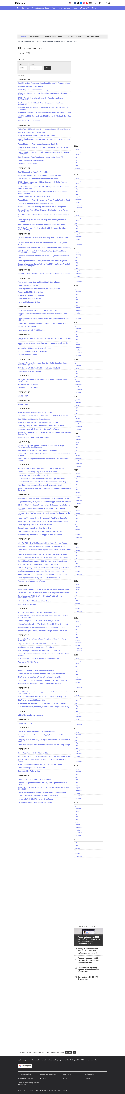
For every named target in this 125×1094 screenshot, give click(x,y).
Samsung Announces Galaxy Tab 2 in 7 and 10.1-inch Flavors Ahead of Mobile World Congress (44, 265)
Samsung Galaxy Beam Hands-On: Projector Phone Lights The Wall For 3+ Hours (44, 220)
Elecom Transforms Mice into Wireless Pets (34, 197)
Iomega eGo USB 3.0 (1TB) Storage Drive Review (35, 799)
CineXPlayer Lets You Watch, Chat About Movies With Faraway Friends (44, 83)
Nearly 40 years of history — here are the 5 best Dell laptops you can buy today (89, 951)
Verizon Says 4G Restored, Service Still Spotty (34, 348)
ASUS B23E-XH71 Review (27, 327)
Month (32, 64)
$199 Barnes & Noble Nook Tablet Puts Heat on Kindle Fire (39, 368)
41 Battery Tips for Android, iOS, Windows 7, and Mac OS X (39, 650)
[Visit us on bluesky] (81, 3)
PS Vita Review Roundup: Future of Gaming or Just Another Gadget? (43, 574)
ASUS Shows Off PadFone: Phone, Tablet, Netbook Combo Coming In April (43, 215)
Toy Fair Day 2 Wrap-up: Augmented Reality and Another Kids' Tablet (43, 498)
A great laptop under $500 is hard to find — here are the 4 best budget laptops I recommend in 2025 (89, 940)
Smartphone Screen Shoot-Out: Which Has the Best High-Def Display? (43, 589)
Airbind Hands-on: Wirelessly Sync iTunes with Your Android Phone (43, 558)
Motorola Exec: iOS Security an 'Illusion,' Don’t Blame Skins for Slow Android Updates (43, 616)
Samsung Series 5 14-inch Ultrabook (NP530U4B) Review (39, 289)
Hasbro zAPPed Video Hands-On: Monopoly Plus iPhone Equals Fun (43, 518)
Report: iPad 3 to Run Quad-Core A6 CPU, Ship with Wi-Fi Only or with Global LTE (43, 788)
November (78, 171)
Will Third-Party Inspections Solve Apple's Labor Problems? (40, 535)
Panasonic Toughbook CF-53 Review (31, 768)
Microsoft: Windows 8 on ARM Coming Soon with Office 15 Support (43, 624)
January (77, 149)
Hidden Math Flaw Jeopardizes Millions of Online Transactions (41, 468)
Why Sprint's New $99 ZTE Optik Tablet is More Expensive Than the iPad (44, 756)
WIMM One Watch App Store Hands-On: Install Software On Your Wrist (44, 274)
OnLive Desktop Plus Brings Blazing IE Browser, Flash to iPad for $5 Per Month (44, 339)
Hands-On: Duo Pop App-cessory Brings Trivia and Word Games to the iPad (44, 514)
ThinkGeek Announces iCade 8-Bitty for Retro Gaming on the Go (41, 571)
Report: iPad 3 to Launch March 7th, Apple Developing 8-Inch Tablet (43, 521)
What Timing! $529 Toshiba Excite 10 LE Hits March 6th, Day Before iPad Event (44, 117)
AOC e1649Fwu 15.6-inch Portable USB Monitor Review (38, 659)
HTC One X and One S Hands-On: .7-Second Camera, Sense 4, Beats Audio (42, 243)
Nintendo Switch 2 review (53, 36)
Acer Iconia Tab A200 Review (28, 662)
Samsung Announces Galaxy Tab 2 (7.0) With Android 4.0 (39, 578)
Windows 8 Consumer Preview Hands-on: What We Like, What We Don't (44, 113)
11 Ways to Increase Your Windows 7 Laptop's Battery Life (39, 677)
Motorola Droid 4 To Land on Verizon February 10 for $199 (39, 683)
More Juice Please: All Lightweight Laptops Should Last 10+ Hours (42, 627)
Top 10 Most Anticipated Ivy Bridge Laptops (34, 419)
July (76, 165)
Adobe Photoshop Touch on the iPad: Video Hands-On (38, 144)
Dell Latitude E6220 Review (28, 388)
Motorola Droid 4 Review (27, 604)
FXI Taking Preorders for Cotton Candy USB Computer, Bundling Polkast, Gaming (42, 229)
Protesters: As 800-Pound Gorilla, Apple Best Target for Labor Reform (43, 593)
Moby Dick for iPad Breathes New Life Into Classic (36, 136)
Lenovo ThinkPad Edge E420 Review (31, 160)
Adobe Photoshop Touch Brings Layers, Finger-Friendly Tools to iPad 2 (44, 200)
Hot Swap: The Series (75, 36)
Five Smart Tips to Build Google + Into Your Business (37, 450)
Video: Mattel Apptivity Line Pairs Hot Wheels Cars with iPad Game (42, 554)
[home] (17, 8)
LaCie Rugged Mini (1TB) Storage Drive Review (35, 802)
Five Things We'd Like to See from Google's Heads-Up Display (40, 485)
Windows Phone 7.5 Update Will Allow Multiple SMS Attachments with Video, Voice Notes (44, 187)
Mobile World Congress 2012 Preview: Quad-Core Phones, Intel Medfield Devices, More (44, 433)
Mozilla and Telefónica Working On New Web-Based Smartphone (42, 207)
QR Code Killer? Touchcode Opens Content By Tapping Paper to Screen (44, 505)
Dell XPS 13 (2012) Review (27, 164)
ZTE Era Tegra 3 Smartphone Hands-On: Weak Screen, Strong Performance (40, 99)
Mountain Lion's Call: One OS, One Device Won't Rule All (38, 429)
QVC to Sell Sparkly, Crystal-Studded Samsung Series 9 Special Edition (43, 568)
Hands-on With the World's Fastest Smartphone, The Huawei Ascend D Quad (44, 256)
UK (74, 1052)
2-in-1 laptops (34, 36)
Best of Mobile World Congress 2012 (31, 132)
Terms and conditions (25, 1074)
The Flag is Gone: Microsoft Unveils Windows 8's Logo (38, 422)
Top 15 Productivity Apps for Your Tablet (33, 172)
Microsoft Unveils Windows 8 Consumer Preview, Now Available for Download (43, 108)
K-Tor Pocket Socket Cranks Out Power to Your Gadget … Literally (42, 703)
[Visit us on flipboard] (87, 3)
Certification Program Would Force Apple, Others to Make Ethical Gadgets (42, 735)
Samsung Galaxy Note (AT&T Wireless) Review (35, 525)
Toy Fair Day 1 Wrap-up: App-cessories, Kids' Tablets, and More (41, 546)
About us (43, 1078)
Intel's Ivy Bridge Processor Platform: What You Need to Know (41, 426)
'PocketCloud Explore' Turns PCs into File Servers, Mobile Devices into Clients (44, 140)
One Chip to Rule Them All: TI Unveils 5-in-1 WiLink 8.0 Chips (40, 531)
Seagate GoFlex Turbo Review (29, 771)
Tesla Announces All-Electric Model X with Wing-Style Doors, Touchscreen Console (40, 597)
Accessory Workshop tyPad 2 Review (31, 581)
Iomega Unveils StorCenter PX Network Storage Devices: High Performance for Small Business (41, 446)
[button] (106, 3)
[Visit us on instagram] (84, 3)
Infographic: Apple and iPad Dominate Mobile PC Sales (38, 310)
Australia (68, 1052)
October (77, 202)
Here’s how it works (71, 41)
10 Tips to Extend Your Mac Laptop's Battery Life (36, 670)
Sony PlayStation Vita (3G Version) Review (33, 437)
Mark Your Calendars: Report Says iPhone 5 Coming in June (40, 764)
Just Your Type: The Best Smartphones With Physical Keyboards (41, 674)
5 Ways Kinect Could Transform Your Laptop (34, 779)
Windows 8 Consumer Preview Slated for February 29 (38, 647)
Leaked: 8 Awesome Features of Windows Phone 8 (36, 731)
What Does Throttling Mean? (28, 384)
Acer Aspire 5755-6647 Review (29, 121)
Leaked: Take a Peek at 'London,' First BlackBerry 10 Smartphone (42, 792)
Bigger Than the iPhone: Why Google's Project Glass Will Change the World (43, 148)
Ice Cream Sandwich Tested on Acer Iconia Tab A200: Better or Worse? (44, 416)
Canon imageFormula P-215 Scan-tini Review (34, 528)
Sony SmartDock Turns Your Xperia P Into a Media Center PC (40, 157)
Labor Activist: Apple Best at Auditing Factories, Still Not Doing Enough (44, 745)
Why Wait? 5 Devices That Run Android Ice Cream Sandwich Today (42, 543)
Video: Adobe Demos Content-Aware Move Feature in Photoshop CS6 (43, 482)
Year (21, 64)
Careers (87, 1078)
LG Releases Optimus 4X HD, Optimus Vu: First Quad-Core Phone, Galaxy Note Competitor (42, 252)
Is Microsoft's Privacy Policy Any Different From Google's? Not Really (43, 707)
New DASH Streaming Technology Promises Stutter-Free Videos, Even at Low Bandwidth (44, 692)
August (77, 168)
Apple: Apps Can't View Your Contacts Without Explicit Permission (42, 478)
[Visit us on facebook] (75, 3)
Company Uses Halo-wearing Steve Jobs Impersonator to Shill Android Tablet (44, 740)
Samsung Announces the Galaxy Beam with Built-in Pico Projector (42, 261)
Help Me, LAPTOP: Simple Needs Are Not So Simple (37, 644)
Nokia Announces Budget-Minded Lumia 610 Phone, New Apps (41, 225)
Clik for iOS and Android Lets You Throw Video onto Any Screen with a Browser (44, 454)
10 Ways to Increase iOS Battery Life (31, 700)
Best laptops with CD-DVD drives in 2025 (88, 978)
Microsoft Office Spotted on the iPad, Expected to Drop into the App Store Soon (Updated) (43, 364)
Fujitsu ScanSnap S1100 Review (29, 299)
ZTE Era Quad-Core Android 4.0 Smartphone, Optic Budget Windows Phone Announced (43, 183)
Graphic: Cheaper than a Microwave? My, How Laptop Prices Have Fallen (42, 783)
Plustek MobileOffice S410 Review (30, 292)
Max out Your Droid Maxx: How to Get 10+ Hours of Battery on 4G (42, 697)
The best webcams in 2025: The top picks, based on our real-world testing (88, 960)
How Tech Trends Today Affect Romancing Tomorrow (38, 564)
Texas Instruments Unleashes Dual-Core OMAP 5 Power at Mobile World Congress (42, 192)
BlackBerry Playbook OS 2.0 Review (31, 295)
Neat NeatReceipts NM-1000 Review (31, 330)
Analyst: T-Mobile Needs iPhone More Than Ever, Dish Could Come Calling (42, 314)
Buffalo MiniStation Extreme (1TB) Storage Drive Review (38, 796)
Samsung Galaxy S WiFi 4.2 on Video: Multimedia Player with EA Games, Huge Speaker (44, 153)
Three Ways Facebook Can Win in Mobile (33, 753)
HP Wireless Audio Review (27, 355)
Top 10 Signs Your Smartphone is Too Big (33, 90)
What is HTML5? (24, 404)
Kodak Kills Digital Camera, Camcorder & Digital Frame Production (42, 631)
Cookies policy (89, 1074)
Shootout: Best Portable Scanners (30, 86)
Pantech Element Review (27, 723)
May (76, 160)
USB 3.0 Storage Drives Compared (30, 715)
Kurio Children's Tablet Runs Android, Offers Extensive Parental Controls (41, 509)
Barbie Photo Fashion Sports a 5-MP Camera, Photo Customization (42, 561)
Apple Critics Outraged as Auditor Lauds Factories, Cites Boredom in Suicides (43, 459)
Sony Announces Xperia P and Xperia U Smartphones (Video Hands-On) (44, 248)
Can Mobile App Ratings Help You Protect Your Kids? (37, 472)
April (77, 157)
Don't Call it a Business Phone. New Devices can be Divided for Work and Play (43, 654)
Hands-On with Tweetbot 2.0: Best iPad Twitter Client (37, 612)
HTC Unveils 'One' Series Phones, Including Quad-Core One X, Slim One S (44, 238)
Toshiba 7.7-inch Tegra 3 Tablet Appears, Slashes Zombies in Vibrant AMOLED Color (43, 211)
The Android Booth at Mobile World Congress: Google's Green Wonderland (41, 104)
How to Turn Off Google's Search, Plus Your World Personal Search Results (42, 760)
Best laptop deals (93, 36)
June (76, 163)
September (78, 199)
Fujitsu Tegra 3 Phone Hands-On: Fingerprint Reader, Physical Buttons (44, 129)
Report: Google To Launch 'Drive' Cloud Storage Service (38, 621)
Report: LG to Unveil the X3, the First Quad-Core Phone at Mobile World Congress (44, 489)
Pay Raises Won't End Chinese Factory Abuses (35, 412)
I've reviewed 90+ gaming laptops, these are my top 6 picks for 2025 (88, 969)
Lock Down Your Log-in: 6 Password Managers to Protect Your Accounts (44, 680)
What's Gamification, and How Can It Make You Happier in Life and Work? (42, 94)
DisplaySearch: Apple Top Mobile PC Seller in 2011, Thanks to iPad (42, 323)
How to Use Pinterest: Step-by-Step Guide (33, 475)
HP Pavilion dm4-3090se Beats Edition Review (35, 601)
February (78, 152)
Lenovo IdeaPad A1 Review (28, 285)
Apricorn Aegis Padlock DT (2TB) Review (32, 351)
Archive (64, 1078)
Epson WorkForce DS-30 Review (30, 371)
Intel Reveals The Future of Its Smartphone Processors (38, 179)
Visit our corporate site (89, 1060)
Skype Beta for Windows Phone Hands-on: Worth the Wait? (40, 175)
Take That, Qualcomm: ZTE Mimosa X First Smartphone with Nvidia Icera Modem (42, 380)
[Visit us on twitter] (78, 3)
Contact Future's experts (48, 1074)
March (77, 155)
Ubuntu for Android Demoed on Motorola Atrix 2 (36, 203)
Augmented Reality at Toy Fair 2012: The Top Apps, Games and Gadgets (44, 502)
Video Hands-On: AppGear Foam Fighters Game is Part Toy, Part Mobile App (44, 550)
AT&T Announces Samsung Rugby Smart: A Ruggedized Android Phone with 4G (44, 319)
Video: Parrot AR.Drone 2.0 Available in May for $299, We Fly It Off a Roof (43, 344)
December (78, 207)
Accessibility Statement (25, 1078)
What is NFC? (23, 396)
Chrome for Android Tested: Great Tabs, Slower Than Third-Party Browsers (42, 640)
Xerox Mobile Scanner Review (29, 302)
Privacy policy (66, 1074)
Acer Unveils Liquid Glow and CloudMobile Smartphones (39, 282)
